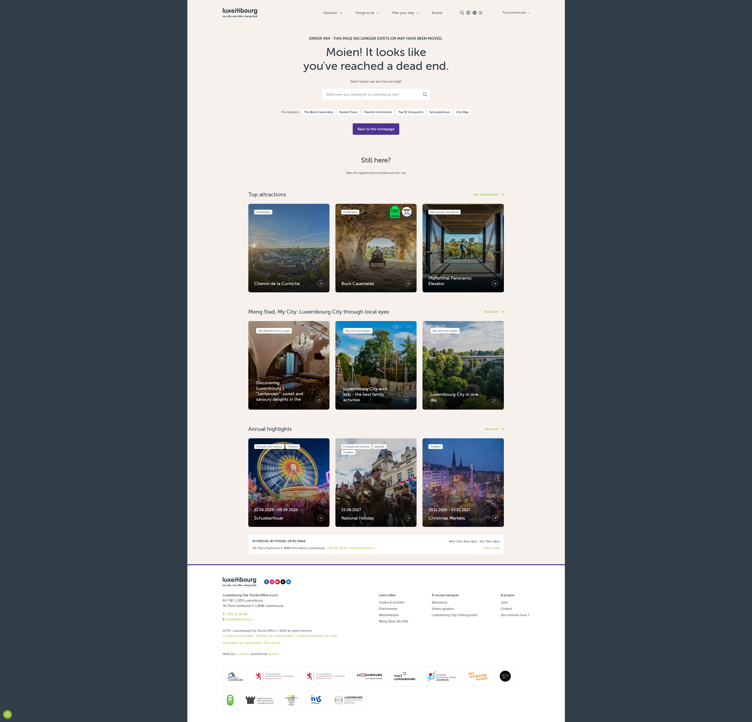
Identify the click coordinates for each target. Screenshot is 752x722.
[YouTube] (277, 581)
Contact (506, 608)
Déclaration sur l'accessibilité (242, 643)
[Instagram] (272, 581)
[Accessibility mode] (468, 13)
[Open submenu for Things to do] (377, 13)
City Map (462, 112)
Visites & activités (392, 602)
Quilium (273, 654)
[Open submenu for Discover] (340, 13)
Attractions (439, 602)
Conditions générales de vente (316, 635)
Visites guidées (443, 608)
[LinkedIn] (288, 581)
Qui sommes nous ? (515, 615)
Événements (388, 608)
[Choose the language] (475, 13)
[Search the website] (462, 13)
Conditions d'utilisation (238, 635)
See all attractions (486, 194)
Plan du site (272, 643)
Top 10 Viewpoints (410, 112)
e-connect (242, 654)
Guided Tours (348, 112)
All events (492, 429)
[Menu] (480, 13)
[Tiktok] (283, 581)
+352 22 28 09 (337, 548)
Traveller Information (378, 112)
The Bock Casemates (318, 112)
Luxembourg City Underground (454, 615)
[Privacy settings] (7, 714)
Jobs (504, 602)
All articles (491, 312)
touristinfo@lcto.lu (361, 548)
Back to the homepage (376, 129)
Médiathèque (389, 615)
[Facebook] (266, 581)
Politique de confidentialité (274, 635)
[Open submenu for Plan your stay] (417, 13)
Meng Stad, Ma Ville (393, 621)
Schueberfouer (440, 112)
